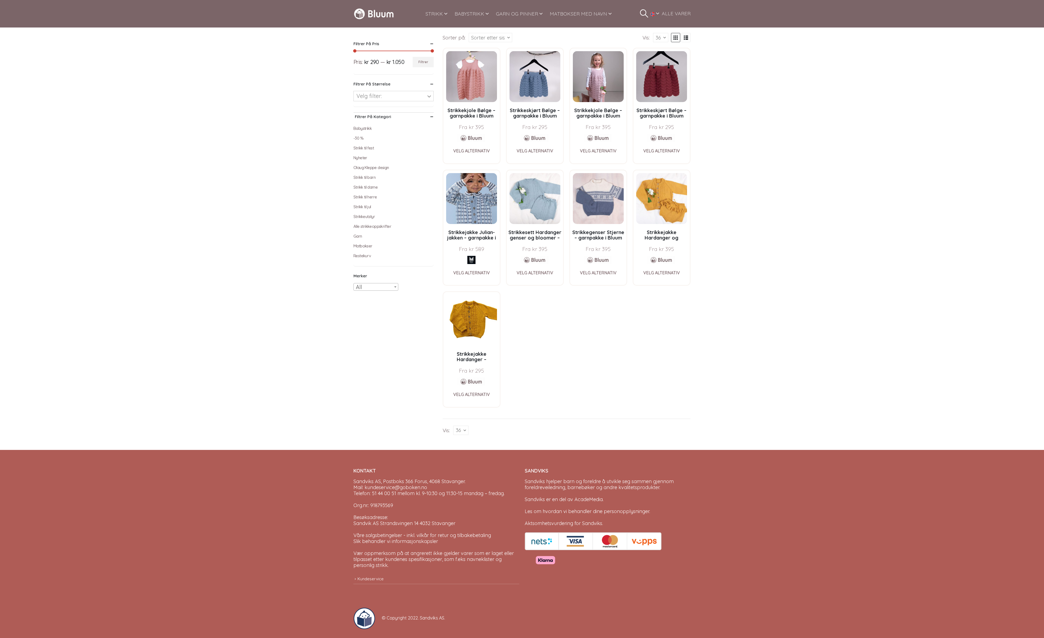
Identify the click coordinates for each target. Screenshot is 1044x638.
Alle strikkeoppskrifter (372, 226)
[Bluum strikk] (471, 138)
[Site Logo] (373, 13)
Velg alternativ (471, 151)
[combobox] (375, 287)
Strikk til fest (363, 148)
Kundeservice (371, 578)
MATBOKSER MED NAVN (578, 14)
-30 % (358, 138)
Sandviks (535, 481)
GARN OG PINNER (517, 14)
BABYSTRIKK (469, 14)
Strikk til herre (365, 197)
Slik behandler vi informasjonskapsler (395, 541)
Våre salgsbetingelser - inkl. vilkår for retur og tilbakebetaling (422, 535)
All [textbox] (359, 287)
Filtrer (423, 62)
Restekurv (362, 255)
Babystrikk (362, 128)
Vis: (646, 38)
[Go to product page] (471, 76)
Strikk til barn (364, 177)
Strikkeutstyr (364, 216)
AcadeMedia (588, 499)
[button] (644, 14)
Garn (357, 236)
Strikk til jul (362, 206)
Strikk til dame (365, 187)
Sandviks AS (432, 618)
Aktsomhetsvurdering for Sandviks (563, 523)
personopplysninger (626, 511)
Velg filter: (369, 96)
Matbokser (362, 246)
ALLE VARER (676, 13)
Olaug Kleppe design (371, 167)
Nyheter (360, 157)
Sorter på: (454, 38)
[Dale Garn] (471, 260)
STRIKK (434, 14)
